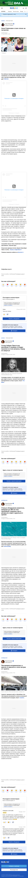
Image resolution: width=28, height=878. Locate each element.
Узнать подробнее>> (16, 249)
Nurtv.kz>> (21, 252)
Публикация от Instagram (14, 113)
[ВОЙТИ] (26, 8)
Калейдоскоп (4, 500)
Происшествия (9, 20)
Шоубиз (3, 11)
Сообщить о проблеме (14, 866)
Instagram (15, 330)
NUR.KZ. (6, 79)
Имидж (21, 11)
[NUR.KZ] (14, 8)
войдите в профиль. (8, 305)
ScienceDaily (7, 546)
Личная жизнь (16, 11)
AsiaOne (21, 697)
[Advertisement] (14, 63)
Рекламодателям (14, 869)
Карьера (10, 11)
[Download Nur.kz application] (14, 3)
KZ (23, 8)
